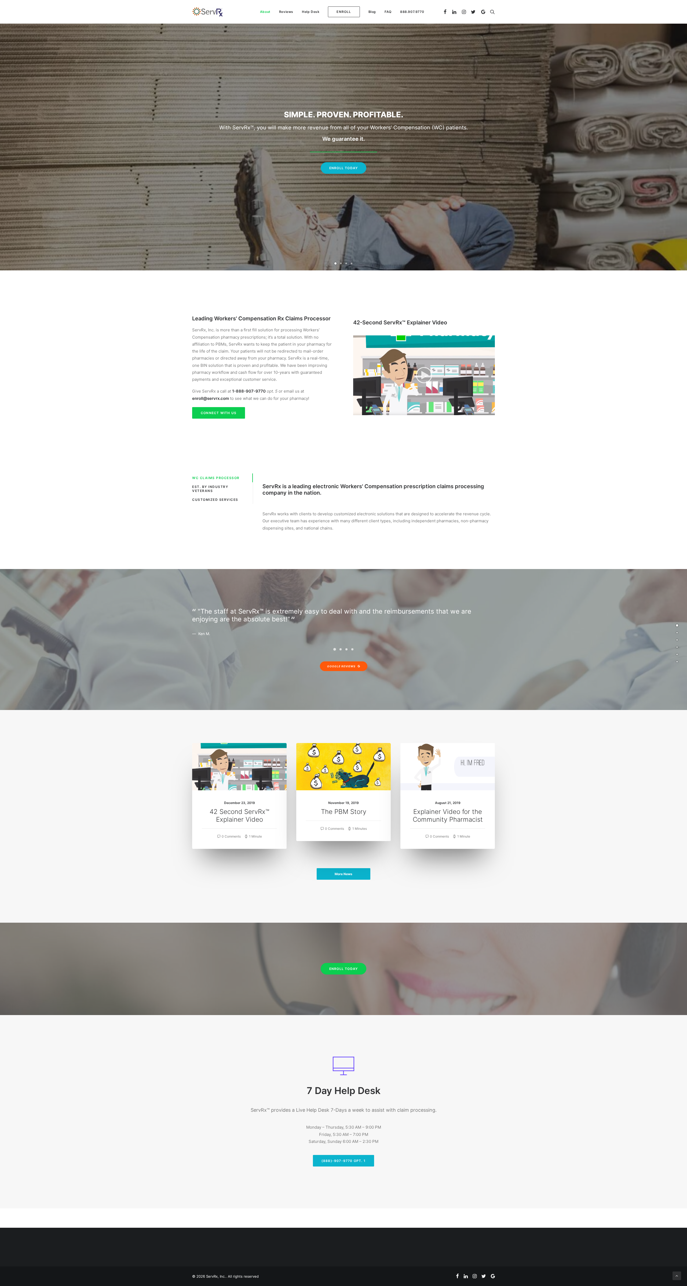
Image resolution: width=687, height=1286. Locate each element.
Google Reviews (341, 666)
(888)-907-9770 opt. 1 (343, 1161)
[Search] (491, 12)
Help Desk (310, 12)
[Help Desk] (677, 654)
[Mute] (484, 411)
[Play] (357, 411)
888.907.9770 (412, 12)
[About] (677, 633)
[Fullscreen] (491, 411)
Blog (372, 12)
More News (343, 874)
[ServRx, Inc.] (207, 11)
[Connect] (677, 662)
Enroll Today (343, 170)
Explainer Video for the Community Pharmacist (448, 815)
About (265, 12)
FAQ (388, 12)
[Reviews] (677, 640)
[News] (677, 647)
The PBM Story (343, 812)
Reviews (286, 12)
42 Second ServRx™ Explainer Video (239, 815)
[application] (424, 375)
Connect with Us (218, 413)
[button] (424, 375)
